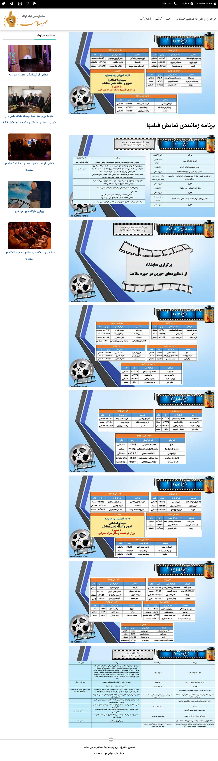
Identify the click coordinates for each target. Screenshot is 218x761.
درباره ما (185, 3)
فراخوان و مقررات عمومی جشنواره (195, 18)
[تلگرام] (11, 3)
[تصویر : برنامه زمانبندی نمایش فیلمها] (142, 113)
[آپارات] (20, 3)
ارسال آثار (145, 18)
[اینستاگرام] (27, 3)
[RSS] (34, 3)
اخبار (168, 18)
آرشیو (158, 18)
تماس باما (167, 3)
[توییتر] (3, 3)
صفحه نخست (204, 3)
